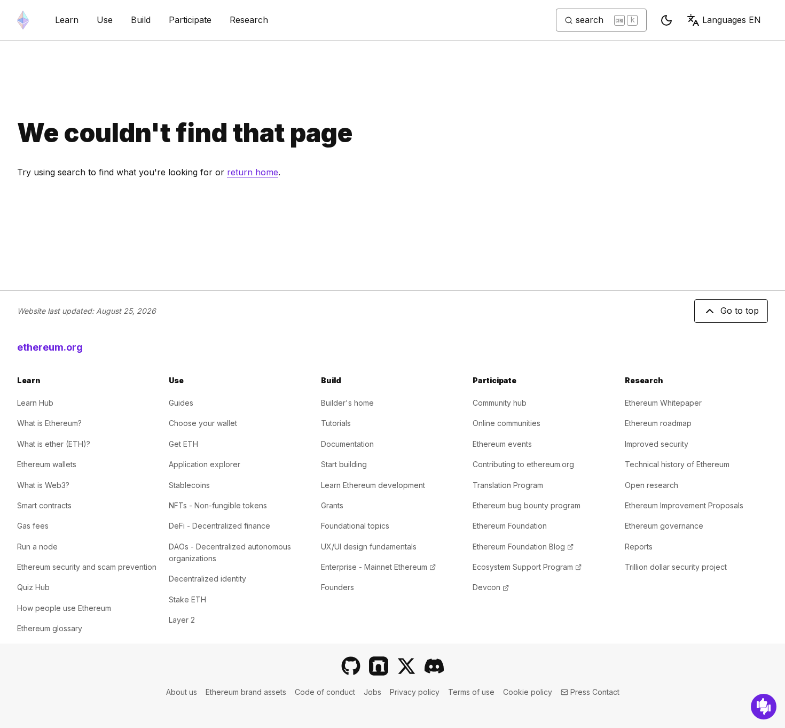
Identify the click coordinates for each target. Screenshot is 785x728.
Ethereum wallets (46, 464)
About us (181, 691)
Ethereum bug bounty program (526, 505)
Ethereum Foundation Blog (523, 546)
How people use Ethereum (64, 608)
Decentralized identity (207, 578)
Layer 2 (182, 619)
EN (731, 19)
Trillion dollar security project (676, 566)
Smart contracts (44, 505)
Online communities (506, 423)
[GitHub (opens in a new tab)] (350, 666)
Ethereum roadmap (658, 423)
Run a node (37, 546)
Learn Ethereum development (373, 485)
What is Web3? (43, 485)
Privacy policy (414, 691)
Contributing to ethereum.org (523, 464)
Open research (651, 485)
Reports (639, 546)
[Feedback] (763, 706)
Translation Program (508, 485)
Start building (344, 464)
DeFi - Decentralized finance (219, 525)
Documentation (347, 443)
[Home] (23, 20)
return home (252, 172)
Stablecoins (189, 485)
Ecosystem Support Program (527, 566)
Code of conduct (325, 691)
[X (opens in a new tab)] (406, 666)
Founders (337, 587)
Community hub (500, 402)
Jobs (372, 691)
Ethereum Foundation (510, 525)
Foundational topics (355, 525)
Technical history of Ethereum (677, 464)
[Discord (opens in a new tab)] (434, 666)
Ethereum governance (664, 525)
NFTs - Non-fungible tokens (218, 505)
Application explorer (204, 464)
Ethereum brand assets (246, 691)
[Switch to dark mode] (666, 20)
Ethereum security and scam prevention (86, 566)
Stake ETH (187, 599)
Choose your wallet (203, 423)
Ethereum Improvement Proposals (684, 505)
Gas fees (33, 525)
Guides (181, 402)
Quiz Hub (33, 587)
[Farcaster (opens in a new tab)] (378, 666)
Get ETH (183, 443)
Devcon (491, 587)
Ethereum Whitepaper (663, 402)
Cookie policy (527, 691)
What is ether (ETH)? (53, 443)
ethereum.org (50, 347)
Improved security (656, 443)
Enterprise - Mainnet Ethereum (378, 566)
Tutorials (336, 423)
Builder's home (347, 402)
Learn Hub (35, 402)
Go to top (739, 310)
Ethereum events (502, 443)
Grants (332, 505)
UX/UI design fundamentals (369, 546)
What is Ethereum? (49, 423)
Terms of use (471, 691)
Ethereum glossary (49, 628)
